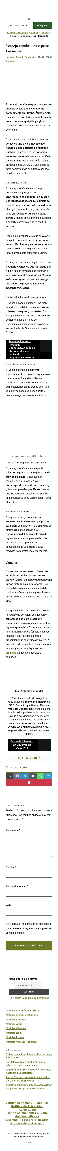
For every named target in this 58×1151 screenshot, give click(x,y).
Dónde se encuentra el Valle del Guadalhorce (27, 1114)
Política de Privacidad (27, 1106)
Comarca (45, 32)
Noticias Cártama (16, 1028)
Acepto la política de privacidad (31, 998)
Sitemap (12, 1119)
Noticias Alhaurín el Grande (22, 1015)
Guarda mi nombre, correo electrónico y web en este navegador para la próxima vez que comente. (28, 928)
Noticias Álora (14, 1024)
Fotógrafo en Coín (35, 1119)
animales (11, 652)
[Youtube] (35, 758)
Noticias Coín (14, 1033)
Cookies (43, 1102)
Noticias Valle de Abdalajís (21, 1042)
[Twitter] (27, 758)
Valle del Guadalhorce (17, 32)
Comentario (13, 830)
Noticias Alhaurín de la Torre (22, 1010)
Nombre (11, 867)
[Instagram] (18, 758)
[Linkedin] (31, 758)
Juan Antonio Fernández (23, 57)
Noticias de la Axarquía (27, 1123)
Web (8, 905)
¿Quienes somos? (19, 1102)
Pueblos (34, 32)
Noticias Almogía (16, 1019)
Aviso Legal (27, 1109)
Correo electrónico (17, 886)
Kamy (29, 1142)
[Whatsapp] (40, 758)
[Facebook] (22, 758)
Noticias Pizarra (15, 1037)
